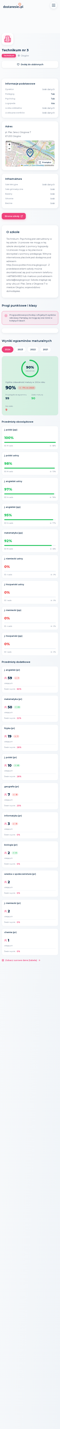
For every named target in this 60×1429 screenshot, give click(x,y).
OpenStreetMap (38, 165)
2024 (7, 349)
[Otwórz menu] (53, 5)
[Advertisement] (30, 22)
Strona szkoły (12, 216)
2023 (20, 349)
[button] (30, 153)
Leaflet (26, 165)
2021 (45, 349)
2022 (33, 349)
